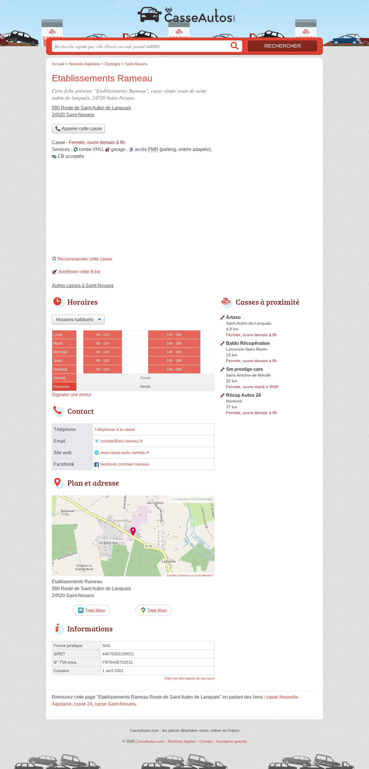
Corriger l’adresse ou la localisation (190, 575)
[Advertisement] (184, 209)
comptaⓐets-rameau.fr (121, 441)
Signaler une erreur (71, 394)
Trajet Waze (95, 610)
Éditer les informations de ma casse (189, 678)
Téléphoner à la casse (114, 429)
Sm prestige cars (244, 369)
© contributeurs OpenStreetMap (191, 499)
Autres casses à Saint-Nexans (83, 285)
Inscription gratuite (231, 741)
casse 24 (83, 703)
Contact (205, 741)
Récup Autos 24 (243, 395)
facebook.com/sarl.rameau (124, 464)
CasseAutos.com (184, 20)
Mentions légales (182, 741)
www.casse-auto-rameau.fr (124, 452)
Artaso (233, 317)
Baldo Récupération (248, 343)
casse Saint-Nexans (115, 703)
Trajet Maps (157, 610)
